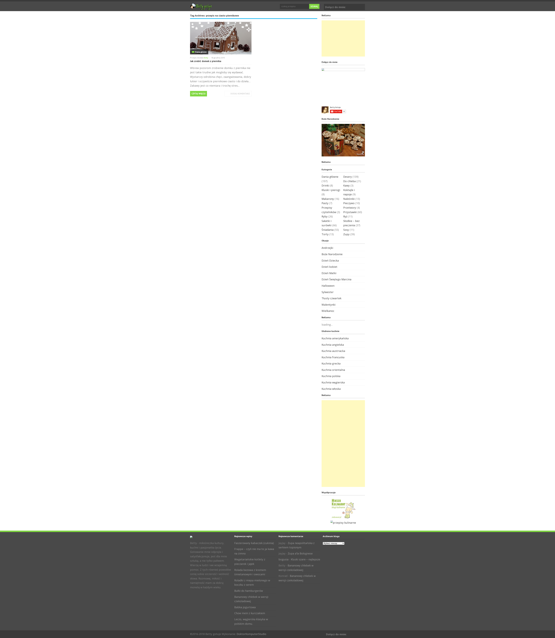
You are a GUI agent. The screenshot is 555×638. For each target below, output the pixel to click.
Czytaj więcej (199, 93)
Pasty (325, 203)
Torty (325, 234)
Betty (206, 57)
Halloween (328, 285)
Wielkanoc (328, 311)
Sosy (346, 229)
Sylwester (328, 292)
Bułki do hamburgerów (248, 590)
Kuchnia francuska (333, 357)
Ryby (325, 216)
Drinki (325, 185)
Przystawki (350, 212)
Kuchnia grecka (331, 363)
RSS (201, 593)
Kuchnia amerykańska (335, 338)
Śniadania (328, 229)
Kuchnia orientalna (333, 370)
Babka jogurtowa (245, 607)
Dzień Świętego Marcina (336, 279)
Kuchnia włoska (331, 388)
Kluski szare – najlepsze (305, 559)
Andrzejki (327, 248)
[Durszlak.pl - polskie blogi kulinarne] (343, 522)
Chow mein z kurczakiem (249, 613)
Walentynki (328, 304)
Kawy (346, 185)
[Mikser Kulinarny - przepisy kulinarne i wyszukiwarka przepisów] (343, 518)
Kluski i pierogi (331, 190)
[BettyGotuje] (201, 8)
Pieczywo (349, 203)
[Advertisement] (343, 38)
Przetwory (349, 207)
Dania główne (201, 52)
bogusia (283, 559)
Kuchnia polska (331, 376)
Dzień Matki (329, 273)
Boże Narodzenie (332, 254)
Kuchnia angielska (333, 344)
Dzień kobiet (329, 266)
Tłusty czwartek (331, 298)
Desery (347, 176)
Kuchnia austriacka (333, 351)
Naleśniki (349, 199)
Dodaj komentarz (240, 93)
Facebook (358, 6)
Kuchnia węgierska (333, 382)
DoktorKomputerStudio (251, 634)
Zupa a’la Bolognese (300, 553)
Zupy (346, 234)
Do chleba (349, 181)
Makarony (328, 199)
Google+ (362, 6)
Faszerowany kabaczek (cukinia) (254, 543)
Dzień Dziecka (330, 260)
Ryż (345, 216)
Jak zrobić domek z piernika (205, 61)
